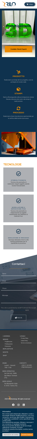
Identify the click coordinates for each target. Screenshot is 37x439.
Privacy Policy (5, 310)
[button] (29, 4)
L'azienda (6, 336)
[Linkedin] (23, 404)
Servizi (5, 339)
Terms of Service (19, 310)
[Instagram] (18, 404)
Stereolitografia (18, 180)
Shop (5, 355)
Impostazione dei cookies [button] (11, 434)
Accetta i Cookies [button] (27, 434)
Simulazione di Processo (18, 238)
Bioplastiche (8, 349)
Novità (5, 352)
